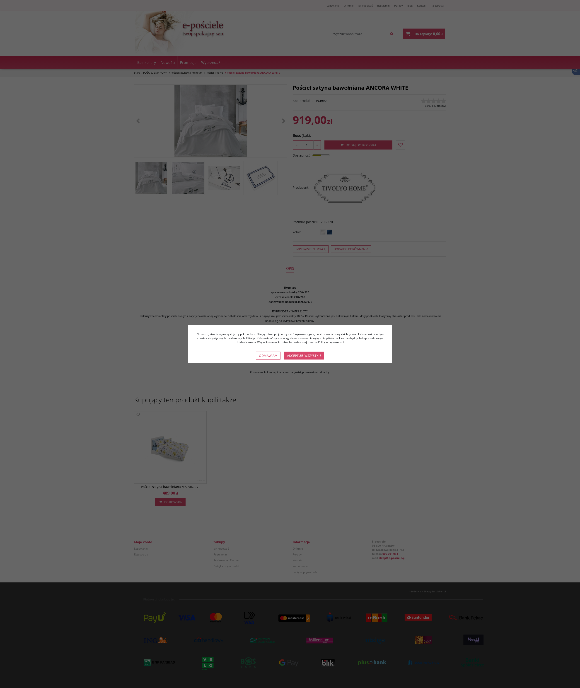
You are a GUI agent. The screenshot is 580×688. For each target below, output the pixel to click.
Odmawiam (268, 355)
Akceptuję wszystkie (304, 355)
